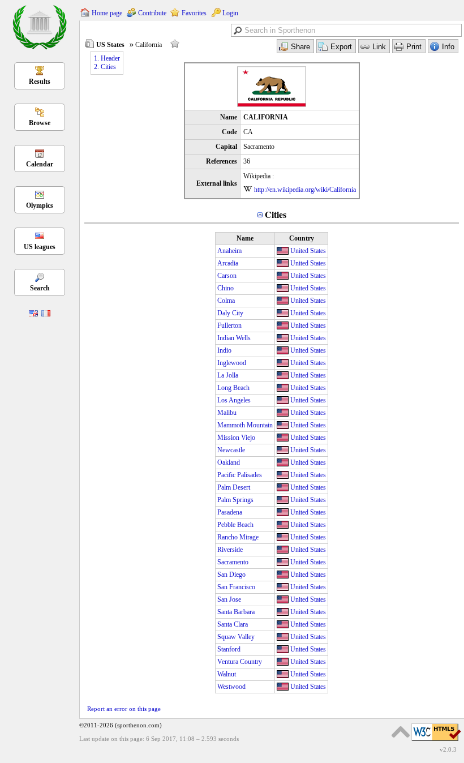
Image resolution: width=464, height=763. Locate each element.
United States (308, 251)
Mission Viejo (236, 437)
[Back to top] (401, 732)
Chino (225, 288)
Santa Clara (232, 624)
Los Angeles (234, 400)
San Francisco (236, 587)
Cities (275, 214)
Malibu (227, 413)
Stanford (228, 649)
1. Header (107, 58)
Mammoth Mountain (245, 425)
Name (245, 238)
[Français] (45, 314)
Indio (224, 350)
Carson (227, 276)
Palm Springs (235, 500)
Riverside (230, 550)
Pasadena (229, 512)
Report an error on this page (124, 708)
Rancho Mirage (238, 537)
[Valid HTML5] (436, 741)
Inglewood (231, 363)
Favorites (194, 13)
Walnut (226, 674)
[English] (33, 314)
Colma (226, 301)
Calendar (39, 164)
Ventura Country (239, 662)
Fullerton (229, 325)
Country (301, 238)
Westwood (231, 687)
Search (40, 288)
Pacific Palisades (239, 475)
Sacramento (232, 562)
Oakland (228, 462)
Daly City (230, 313)
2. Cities (105, 67)
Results (39, 81)
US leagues (39, 247)
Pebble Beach (235, 525)
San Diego (231, 574)
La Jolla (227, 375)
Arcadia (227, 263)
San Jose (229, 599)
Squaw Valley (236, 637)
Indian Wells (234, 338)
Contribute (152, 13)
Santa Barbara (236, 612)
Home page (107, 13)
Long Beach (233, 388)
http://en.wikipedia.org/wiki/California (305, 190)
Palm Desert (233, 487)
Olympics (39, 205)
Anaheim (229, 251)
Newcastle (231, 450)
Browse (39, 123)
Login (230, 13)
